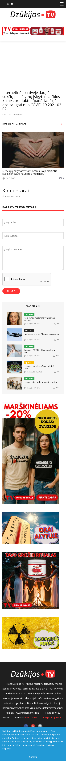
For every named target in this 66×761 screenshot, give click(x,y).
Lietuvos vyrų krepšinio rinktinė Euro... (39, 367)
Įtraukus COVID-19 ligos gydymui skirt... (39, 351)
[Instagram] (12, 4)
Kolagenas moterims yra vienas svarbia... (39, 319)
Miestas (29, 330)
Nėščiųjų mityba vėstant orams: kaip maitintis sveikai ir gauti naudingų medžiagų (29, 172)
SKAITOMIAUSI (33, 306)
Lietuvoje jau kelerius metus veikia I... (41, 383)
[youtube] (8, 4)
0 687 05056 (31, 717)
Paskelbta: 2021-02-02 (12, 114)
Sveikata (29, 314)
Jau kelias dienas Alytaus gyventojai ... (41, 335)
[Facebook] (3, 4)
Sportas (29, 362)
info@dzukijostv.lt (52, 717)
